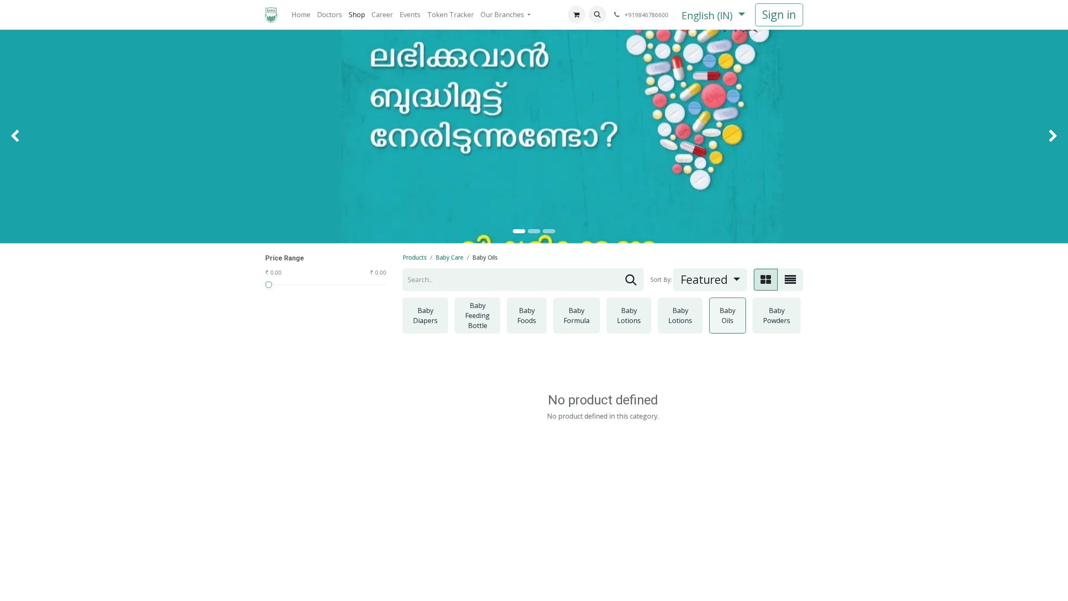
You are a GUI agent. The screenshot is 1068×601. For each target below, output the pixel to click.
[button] (597, 14)
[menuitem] (301, 14)
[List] (790, 279)
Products (415, 257)
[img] (43, 136)
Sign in (779, 14)
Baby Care (449, 257)
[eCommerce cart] (576, 14)
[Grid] (765, 279)
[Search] (631, 279)
